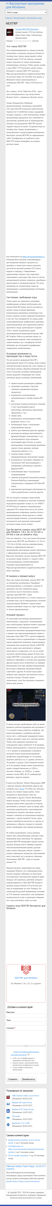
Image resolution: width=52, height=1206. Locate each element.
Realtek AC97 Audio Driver (23, 1109)
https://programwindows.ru (34, 256)
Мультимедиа (19, 18)
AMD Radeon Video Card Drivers (25, 1095)
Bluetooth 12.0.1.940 (21, 1123)
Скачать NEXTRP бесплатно (26, 29)
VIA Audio (16, 1116)
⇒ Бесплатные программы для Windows (25, 5)
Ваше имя (10, 1012)
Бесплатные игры (34, 18)
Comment (11, 1028)
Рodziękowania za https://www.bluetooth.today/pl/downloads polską (26, 1149)
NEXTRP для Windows (26, 977)
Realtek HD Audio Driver (22, 1102)
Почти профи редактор (18, 1155)
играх (22, 789)
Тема (8, 1020)
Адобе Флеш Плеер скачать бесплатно (23, 1181)
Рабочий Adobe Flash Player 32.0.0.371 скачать (26, 1167)
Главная (8, 18)
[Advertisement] (26, 174)
